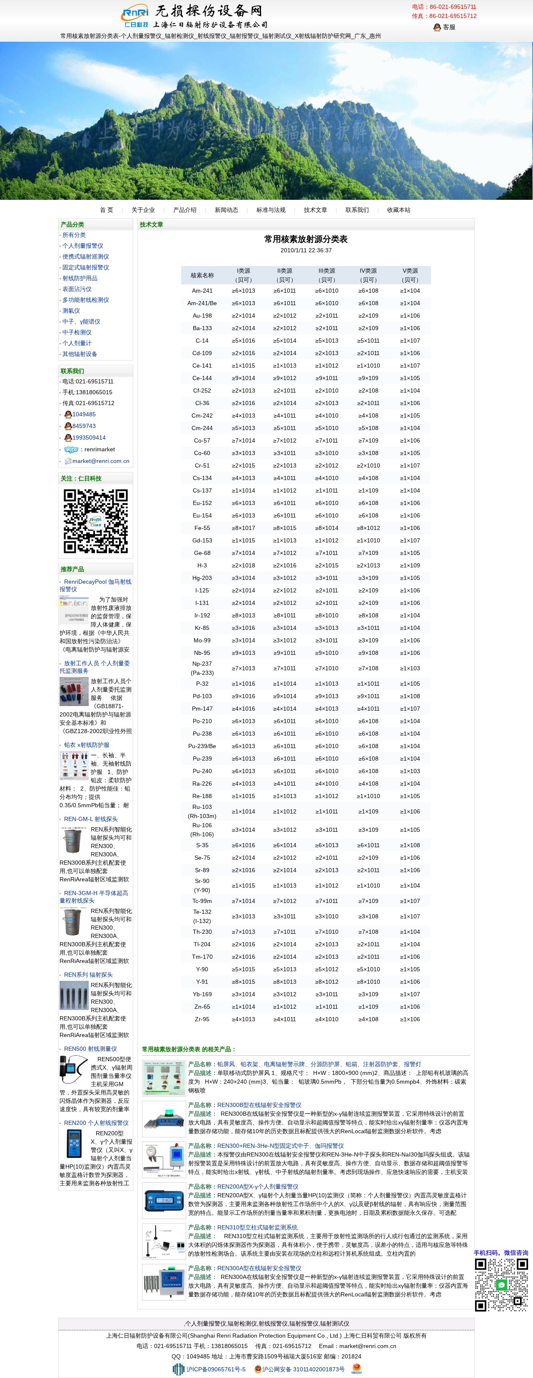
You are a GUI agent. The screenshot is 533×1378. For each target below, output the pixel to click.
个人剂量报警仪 (82, 245)
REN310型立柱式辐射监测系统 (257, 1227)
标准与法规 (271, 209)
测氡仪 (71, 310)
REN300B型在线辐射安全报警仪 (259, 1105)
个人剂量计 (77, 343)
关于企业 (143, 209)
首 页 (106, 209)
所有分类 (74, 234)
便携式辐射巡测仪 (85, 256)
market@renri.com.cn (101, 461)
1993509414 (89, 437)
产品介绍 (185, 209)
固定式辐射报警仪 (85, 267)
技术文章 (315, 209)
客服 (448, 26)
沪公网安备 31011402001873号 (303, 1369)
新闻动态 (226, 209)
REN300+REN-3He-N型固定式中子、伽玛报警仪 (280, 1145)
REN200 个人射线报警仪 (96, 1122)
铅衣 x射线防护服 (87, 744)
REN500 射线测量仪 (90, 1048)
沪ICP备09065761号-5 (216, 1369)
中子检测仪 (77, 332)
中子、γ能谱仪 (81, 321)
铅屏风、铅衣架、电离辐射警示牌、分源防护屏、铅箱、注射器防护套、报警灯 (319, 1064)
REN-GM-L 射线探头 (91, 819)
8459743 (84, 426)
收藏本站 (399, 209)
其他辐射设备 (79, 354)
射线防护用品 (79, 278)
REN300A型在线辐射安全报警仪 (259, 1268)
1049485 (84, 414)
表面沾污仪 (77, 289)
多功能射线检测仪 (85, 299)
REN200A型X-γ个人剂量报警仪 (258, 1186)
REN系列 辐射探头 (88, 974)
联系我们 (357, 209)
